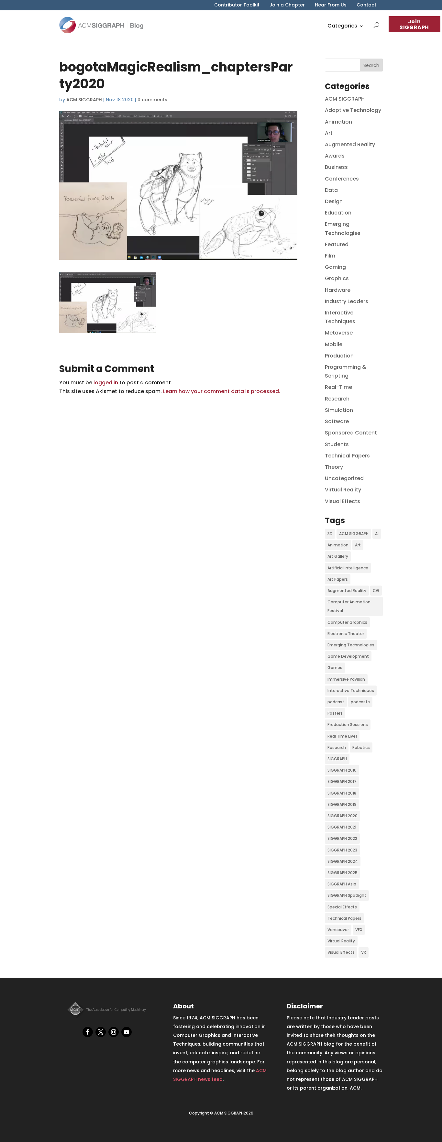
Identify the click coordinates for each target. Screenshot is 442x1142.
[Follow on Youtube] (126, 1032)
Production (339, 355)
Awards (335, 155)
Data (331, 190)
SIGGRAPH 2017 (342, 781)
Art (329, 133)
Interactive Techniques (350, 690)
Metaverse (339, 332)
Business (336, 167)
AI (377, 533)
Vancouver (338, 929)
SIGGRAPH (337, 759)
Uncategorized (344, 478)
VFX (358, 929)
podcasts (360, 702)
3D (330, 533)
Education (338, 212)
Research (337, 398)
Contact (366, 5)
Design (334, 201)
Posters (335, 713)
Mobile (333, 344)
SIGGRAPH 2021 (341, 827)
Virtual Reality (343, 489)
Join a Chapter (287, 5)
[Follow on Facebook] (88, 1032)
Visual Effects (342, 501)
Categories (342, 25)
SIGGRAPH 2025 (342, 872)
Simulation (339, 410)
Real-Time (338, 387)
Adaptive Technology (353, 110)
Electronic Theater (345, 633)
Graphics (337, 278)
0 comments (152, 99)
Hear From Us (331, 5)
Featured (336, 244)
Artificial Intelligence (347, 568)
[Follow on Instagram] (113, 1032)
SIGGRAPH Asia (341, 884)
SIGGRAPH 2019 (342, 804)
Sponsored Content (351, 432)
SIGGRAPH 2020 (342, 815)
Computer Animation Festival (348, 606)
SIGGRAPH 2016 (342, 770)
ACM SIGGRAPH (84, 99)
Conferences (342, 178)
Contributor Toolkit (237, 5)
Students (337, 444)
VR (363, 952)
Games (334, 667)
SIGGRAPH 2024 (342, 861)
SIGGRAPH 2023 (342, 850)
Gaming (335, 267)
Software (337, 421)
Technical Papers (347, 455)
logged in (106, 382)
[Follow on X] (100, 1032)
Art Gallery (337, 556)
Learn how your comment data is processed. (221, 391)
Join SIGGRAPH (414, 24)
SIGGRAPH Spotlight (346, 895)
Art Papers (337, 579)
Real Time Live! (342, 736)
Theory (334, 467)
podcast (335, 702)
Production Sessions (347, 724)
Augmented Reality (350, 144)
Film (330, 255)
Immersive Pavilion (346, 679)
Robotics (361, 747)
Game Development (348, 656)
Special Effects (342, 907)
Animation (338, 122)
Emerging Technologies (350, 645)
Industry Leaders (346, 301)
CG (376, 590)
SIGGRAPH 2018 (341, 793)
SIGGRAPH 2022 (342, 838)
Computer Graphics (347, 622)
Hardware (337, 290)
